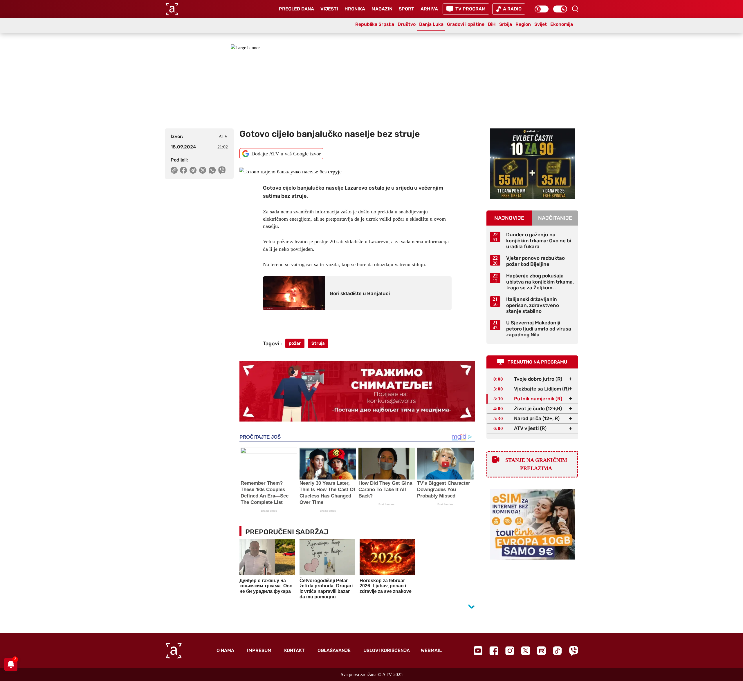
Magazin (382, 9)
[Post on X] (202, 170)
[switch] (542, 9)
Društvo (407, 24)
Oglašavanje (334, 650)
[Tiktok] (557, 650)
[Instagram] (509, 650)
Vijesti (329, 9)
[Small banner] (532, 163)
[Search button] (575, 9)
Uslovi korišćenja (386, 650)
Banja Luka (431, 24)
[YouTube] (478, 650)
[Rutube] (541, 650)
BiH (492, 24)
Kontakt (294, 650)
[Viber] (573, 651)
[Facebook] (493, 650)
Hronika (355, 9)
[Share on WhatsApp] (212, 170)
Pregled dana (296, 9)
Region (523, 24)
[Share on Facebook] (183, 170)
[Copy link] (174, 170)
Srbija (505, 24)
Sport (406, 9)
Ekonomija (561, 24)
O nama (225, 650)
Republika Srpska (374, 24)
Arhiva (429, 9)
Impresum (259, 650)
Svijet (540, 24)
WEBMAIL (431, 650)
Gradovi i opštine (465, 24)
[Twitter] (525, 650)
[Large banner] (371, 80)
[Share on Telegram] (193, 170)
